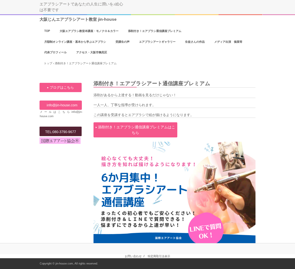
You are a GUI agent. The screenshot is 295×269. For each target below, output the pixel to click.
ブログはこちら (62, 87)
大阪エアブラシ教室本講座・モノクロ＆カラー (89, 31)
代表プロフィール (55, 52)
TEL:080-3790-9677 (60, 132)
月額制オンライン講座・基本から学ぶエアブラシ (75, 41)
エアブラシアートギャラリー (157, 41)
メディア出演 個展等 (228, 41)
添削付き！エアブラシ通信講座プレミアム (154, 31)
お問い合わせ (133, 256)
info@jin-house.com (62, 105)
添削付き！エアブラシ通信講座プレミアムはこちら (136, 130)
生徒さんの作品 (195, 41)
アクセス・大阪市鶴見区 (91, 52)
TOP (47, 31)
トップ (48, 63)
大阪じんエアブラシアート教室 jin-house (78, 19)
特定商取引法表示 (159, 256)
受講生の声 (123, 41)
